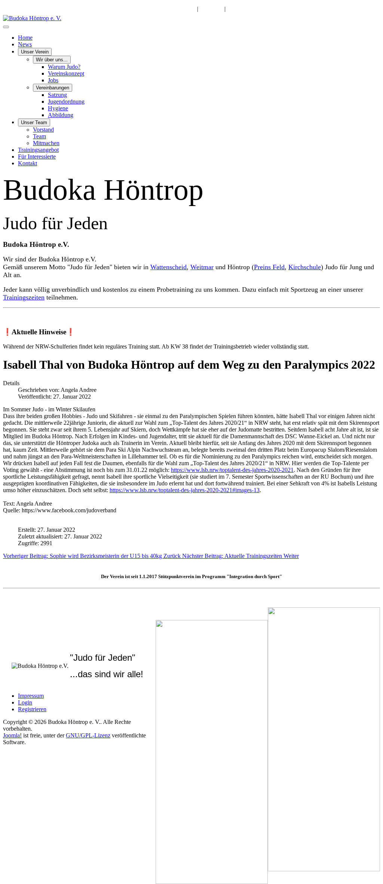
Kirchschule (304, 267)
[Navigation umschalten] (6, 27)
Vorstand (43, 129)
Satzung (57, 95)
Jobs (53, 80)
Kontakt (27, 163)
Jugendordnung (66, 101)
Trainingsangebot (38, 150)
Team (39, 136)
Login (25, 702)
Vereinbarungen (52, 87)
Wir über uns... (52, 59)
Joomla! (12, 735)
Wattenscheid (168, 267)
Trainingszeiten (24, 297)
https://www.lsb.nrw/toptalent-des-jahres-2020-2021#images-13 (185, 490)
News (25, 44)
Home (25, 37)
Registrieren (32, 709)
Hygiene (58, 108)
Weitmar (202, 267)
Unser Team (34, 122)
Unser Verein (35, 52)
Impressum (31, 696)
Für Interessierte (37, 156)
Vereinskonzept (66, 73)
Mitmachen (46, 143)
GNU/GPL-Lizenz (88, 735)
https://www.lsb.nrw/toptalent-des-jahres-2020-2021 (232, 470)
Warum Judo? (64, 67)
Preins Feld (269, 267)
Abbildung (60, 115)
